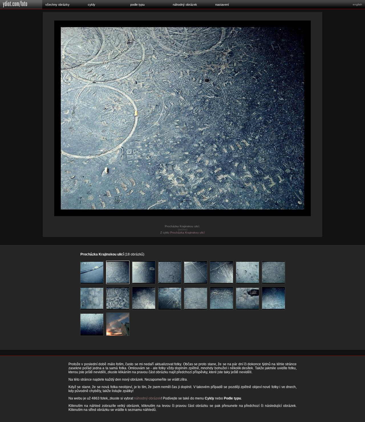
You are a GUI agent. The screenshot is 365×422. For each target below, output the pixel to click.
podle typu (137, 4)
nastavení (222, 4)
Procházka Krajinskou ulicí (187, 232)
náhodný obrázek (185, 4)
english (357, 4)
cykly (91, 4)
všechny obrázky (57, 4)
